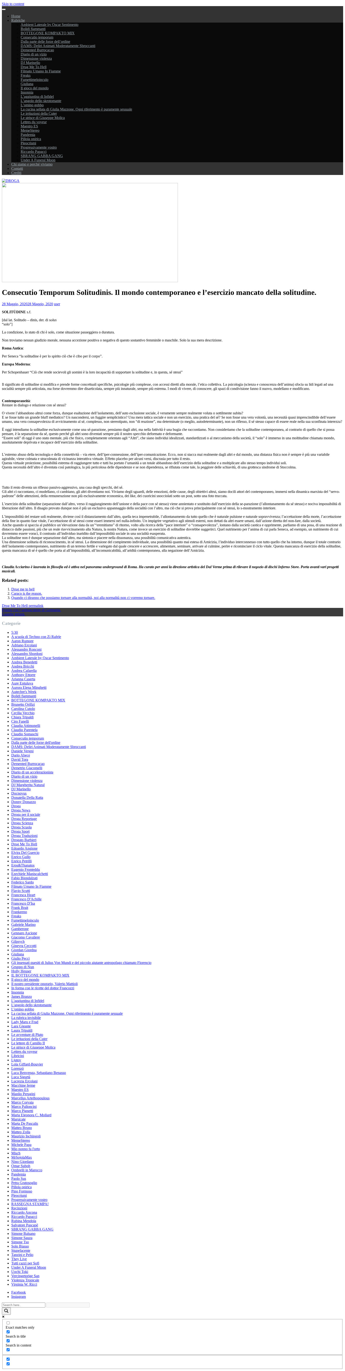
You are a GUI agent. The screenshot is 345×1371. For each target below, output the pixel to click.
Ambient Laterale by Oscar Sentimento (49, 25)
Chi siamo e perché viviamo (32, 164)
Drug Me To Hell (33, 67)
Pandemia (28, 135)
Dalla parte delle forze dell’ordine (45, 42)
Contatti (17, 168)
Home (15, 16)
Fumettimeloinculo (34, 80)
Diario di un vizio (34, 54)
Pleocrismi (28, 143)
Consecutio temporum (37, 37)
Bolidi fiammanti (33, 29)
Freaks (26, 75)
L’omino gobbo (32, 105)
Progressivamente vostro (39, 147)
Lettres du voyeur (34, 122)
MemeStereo (30, 130)
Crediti (16, 173)
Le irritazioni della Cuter (39, 113)
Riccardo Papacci (33, 152)
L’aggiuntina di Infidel (37, 97)
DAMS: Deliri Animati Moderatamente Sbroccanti (58, 46)
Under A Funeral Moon (38, 160)
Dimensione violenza (36, 58)
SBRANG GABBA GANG (42, 156)
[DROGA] (10, 181)
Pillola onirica (31, 139)
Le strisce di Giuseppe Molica (43, 118)
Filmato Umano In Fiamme (41, 71)
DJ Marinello (30, 63)
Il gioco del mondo (35, 88)
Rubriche (18, 20)
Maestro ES (29, 126)
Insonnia (27, 92)
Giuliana (27, 84)
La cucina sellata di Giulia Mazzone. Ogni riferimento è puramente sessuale (76, 109)
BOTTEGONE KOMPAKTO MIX (48, 33)
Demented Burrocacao (37, 50)
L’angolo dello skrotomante (41, 101)
